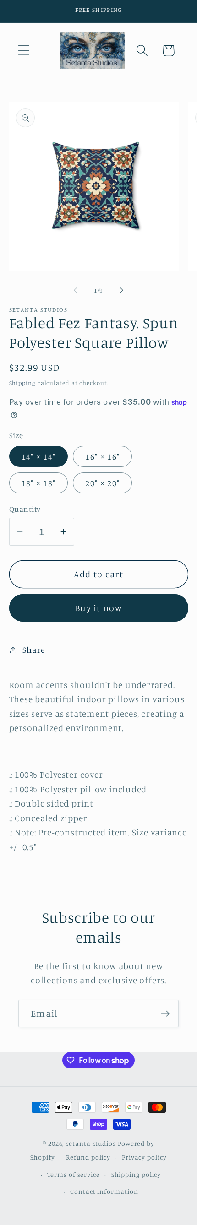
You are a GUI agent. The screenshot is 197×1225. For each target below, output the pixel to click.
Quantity (25, 509)
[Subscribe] (165, 1014)
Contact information (104, 1191)
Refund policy (88, 1157)
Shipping (22, 382)
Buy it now (98, 607)
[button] (24, 51)
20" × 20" (102, 483)
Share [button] (33, 650)
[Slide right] (122, 290)
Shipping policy (136, 1174)
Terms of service (73, 1174)
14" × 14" (39, 456)
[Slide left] (75, 290)
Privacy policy (144, 1157)
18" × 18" (39, 483)
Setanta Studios (91, 1143)
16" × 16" (102, 456)
